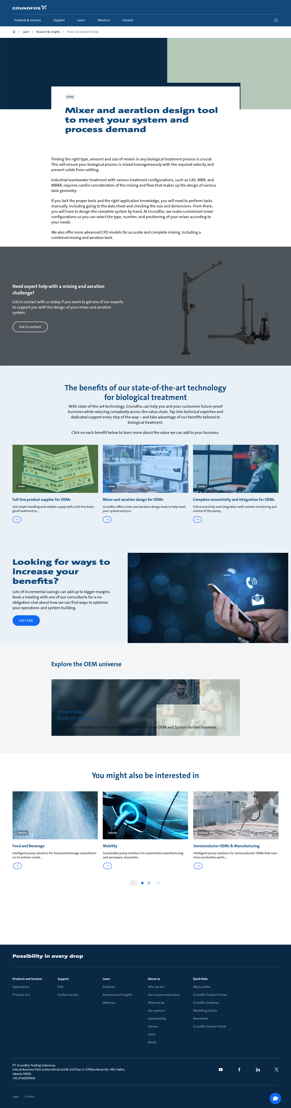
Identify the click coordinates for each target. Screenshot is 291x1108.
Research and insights (117, 995)
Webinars (109, 1003)
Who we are (156, 987)
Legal (15, 1096)
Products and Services (27, 979)
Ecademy (109, 987)
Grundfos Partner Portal (209, 1026)
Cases (152, 1034)
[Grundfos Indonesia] (14, 32)
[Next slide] (157, 883)
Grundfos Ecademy (206, 1003)
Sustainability (157, 1018)
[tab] (142, 883)
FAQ (60, 987)
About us (154, 979)
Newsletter (200, 1018)
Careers (153, 1026)
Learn (106, 979)
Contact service (68, 995)
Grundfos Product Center (210, 995)
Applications (20, 987)
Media (152, 1042)
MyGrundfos (201, 987)
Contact (29, 1096)
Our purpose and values (164, 995)
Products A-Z (21, 995)
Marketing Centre (205, 1010)
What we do (156, 1003)
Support (63, 979)
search (276, 20)
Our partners (156, 1010)
